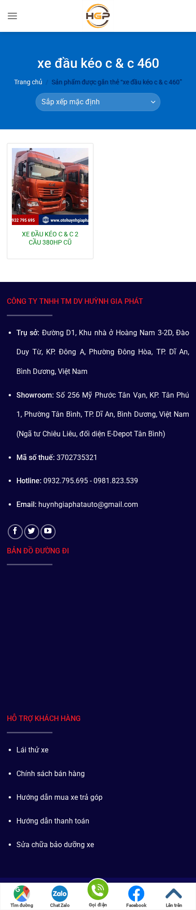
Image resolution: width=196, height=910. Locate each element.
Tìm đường (21, 905)
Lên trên (174, 905)
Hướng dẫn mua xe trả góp (59, 797)
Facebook (136, 905)
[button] (12, 16)
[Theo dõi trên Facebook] (15, 531)
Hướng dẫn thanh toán (52, 821)
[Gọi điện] (98, 891)
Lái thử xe (32, 750)
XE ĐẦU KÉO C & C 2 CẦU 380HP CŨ (50, 238)
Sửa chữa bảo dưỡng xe (55, 844)
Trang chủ (28, 82)
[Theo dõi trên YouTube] (48, 531)
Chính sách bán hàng (50, 773)
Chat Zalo (60, 905)
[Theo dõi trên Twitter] (31, 531)
